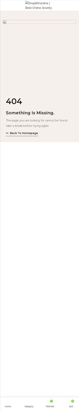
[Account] (74, 5)
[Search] (67, 5)
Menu (4, 5)
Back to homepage (24, 133)
